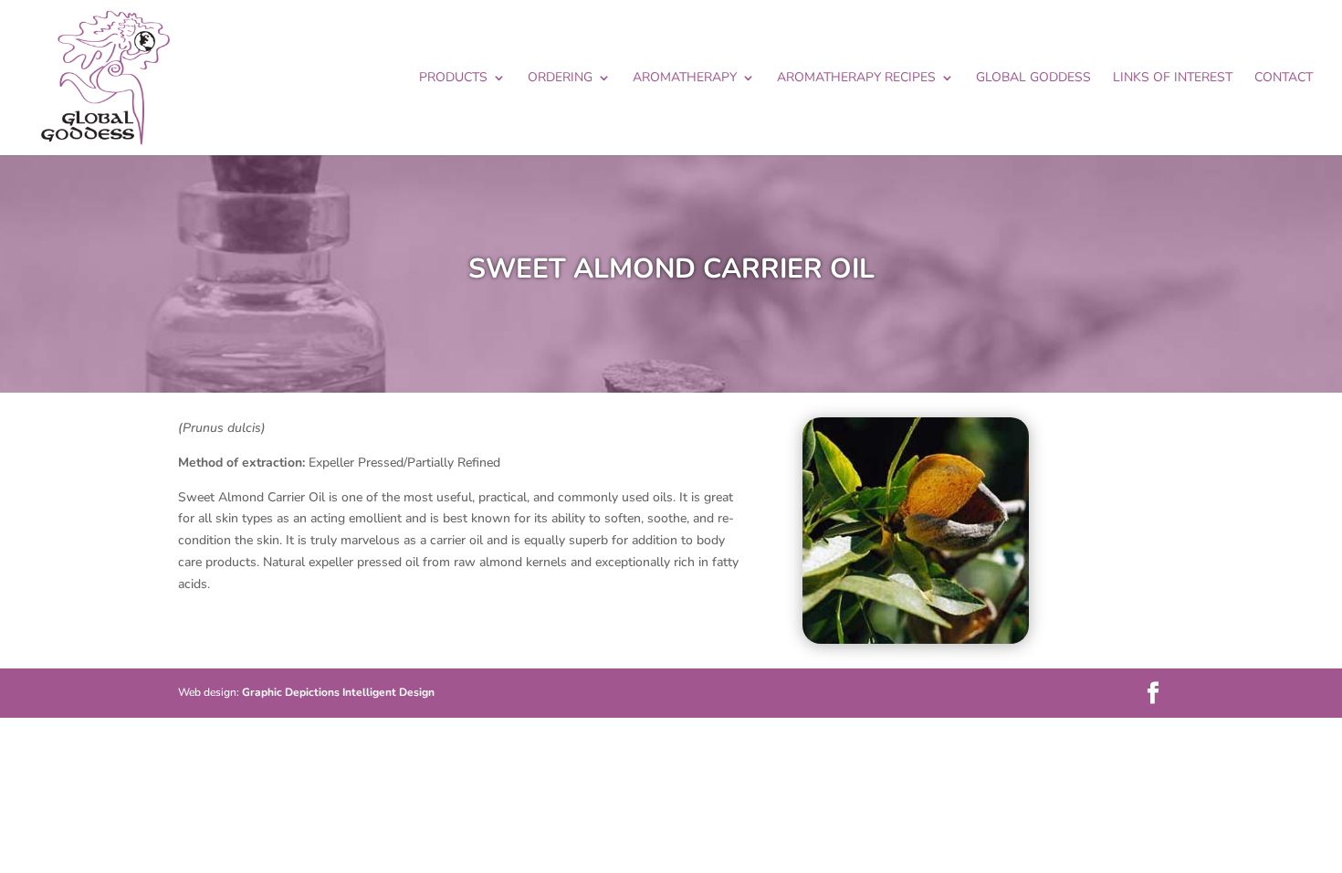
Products (453, 78)
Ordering (560, 78)
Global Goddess (1033, 78)
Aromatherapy (685, 78)
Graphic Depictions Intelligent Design (338, 692)
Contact (1283, 78)
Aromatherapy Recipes (856, 78)
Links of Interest (1172, 78)
